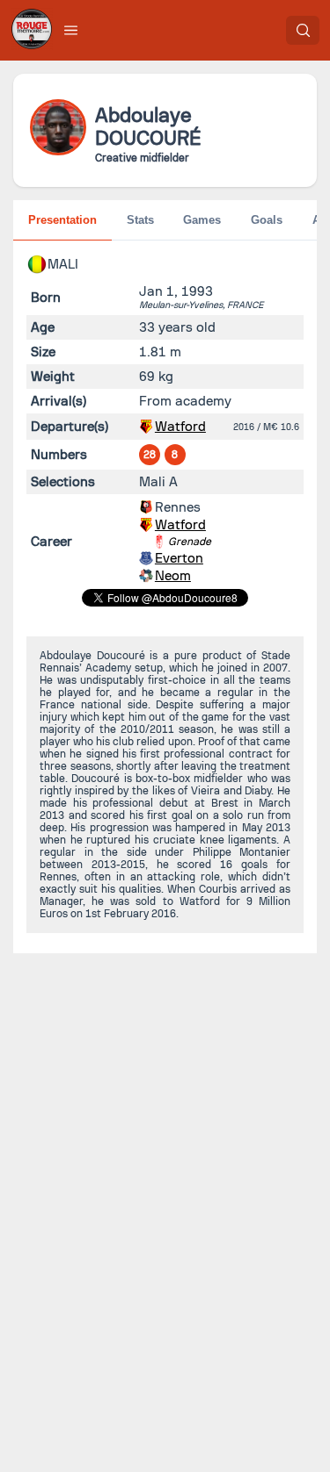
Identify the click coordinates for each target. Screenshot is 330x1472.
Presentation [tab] (62, 219)
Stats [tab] (140, 219)
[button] (71, 29)
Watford (180, 426)
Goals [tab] (266, 219)
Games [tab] (202, 219)
